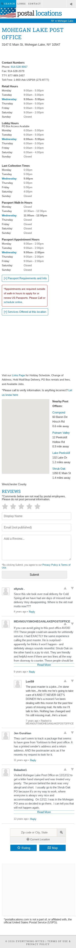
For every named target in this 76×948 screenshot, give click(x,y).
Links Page (18, 375)
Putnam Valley (61, 432)
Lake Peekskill (61, 452)
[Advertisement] (38, 54)
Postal (39, 13)
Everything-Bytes (30, 941)
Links (22, 3)
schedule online (13, 302)
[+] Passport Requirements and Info (25, 278)
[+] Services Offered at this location (25, 311)
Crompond (58, 412)
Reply (32, 611)
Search (9, 3)
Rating (26, 848)
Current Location (40, 839)
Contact (34, 3)
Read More (44, 664)
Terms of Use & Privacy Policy (48, 943)
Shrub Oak (58, 468)
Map (55, 848)
